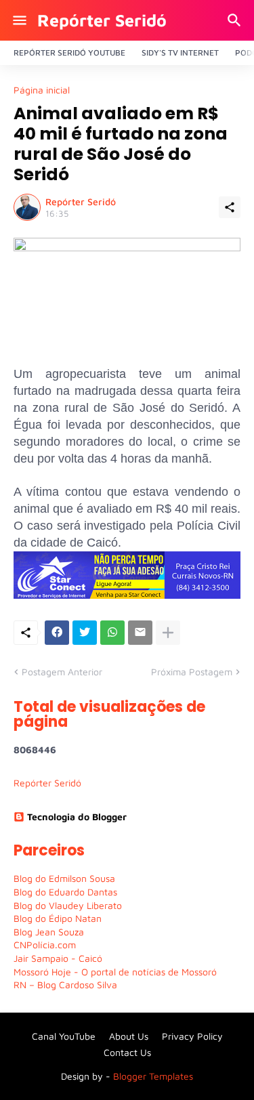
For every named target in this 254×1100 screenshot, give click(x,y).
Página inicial (42, 90)
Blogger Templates (153, 1076)
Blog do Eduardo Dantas (65, 891)
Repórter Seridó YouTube (69, 52)
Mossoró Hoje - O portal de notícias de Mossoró (115, 971)
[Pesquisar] (236, 20)
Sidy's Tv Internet (180, 52)
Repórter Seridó (102, 20)
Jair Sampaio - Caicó (58, 958)
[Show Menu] (18, 20)
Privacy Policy (192, 1036)
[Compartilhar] (229, 207)
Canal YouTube (64, 1036)
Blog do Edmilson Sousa (64, 878)
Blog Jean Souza (49, 931)
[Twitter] (84, 632)
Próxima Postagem (191, 671)
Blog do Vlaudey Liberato (68, 905)
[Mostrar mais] (168, 632)
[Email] (140, 632)
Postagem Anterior (62, 671)
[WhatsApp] (112, 632)
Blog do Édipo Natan (58, 918)
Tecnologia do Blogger (77, 816)
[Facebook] (57, 632)
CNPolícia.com (45, 944)
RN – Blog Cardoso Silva (65, 984)
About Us (128, 1036)
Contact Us (127, 1052)
